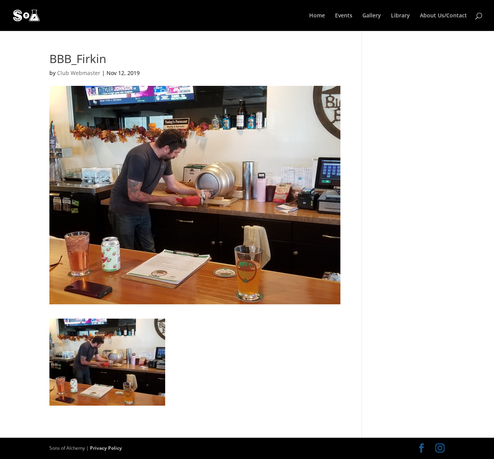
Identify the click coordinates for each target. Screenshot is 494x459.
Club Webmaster (78, 73)
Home (317, 16)
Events (343, 16)
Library (400, 16)
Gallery (371, 16)
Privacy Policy (106, 448)
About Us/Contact (443, 16)
